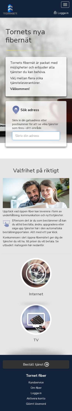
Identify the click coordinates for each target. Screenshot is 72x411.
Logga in (62, 13)
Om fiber (36, 388)
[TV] (36, 326)
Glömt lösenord (36, 404)
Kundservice (36, 382)
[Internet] (36, 280)
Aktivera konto (36, 398)
